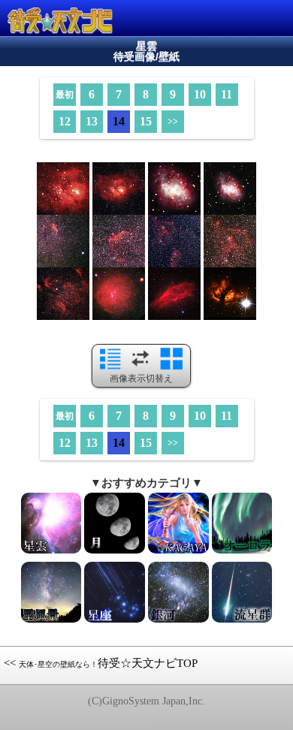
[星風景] (51, 621)
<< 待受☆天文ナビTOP (101, 663)
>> (173, 121)
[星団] (242, 552)
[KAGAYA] (178, 552)
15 (146, 121)
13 (92, 121)
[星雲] (51, 552)
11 (226, 94)
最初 (65, 94)
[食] (178, 621)
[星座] (114, 621)
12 (65, 121)
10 (200, 94)
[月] (114, 552)
